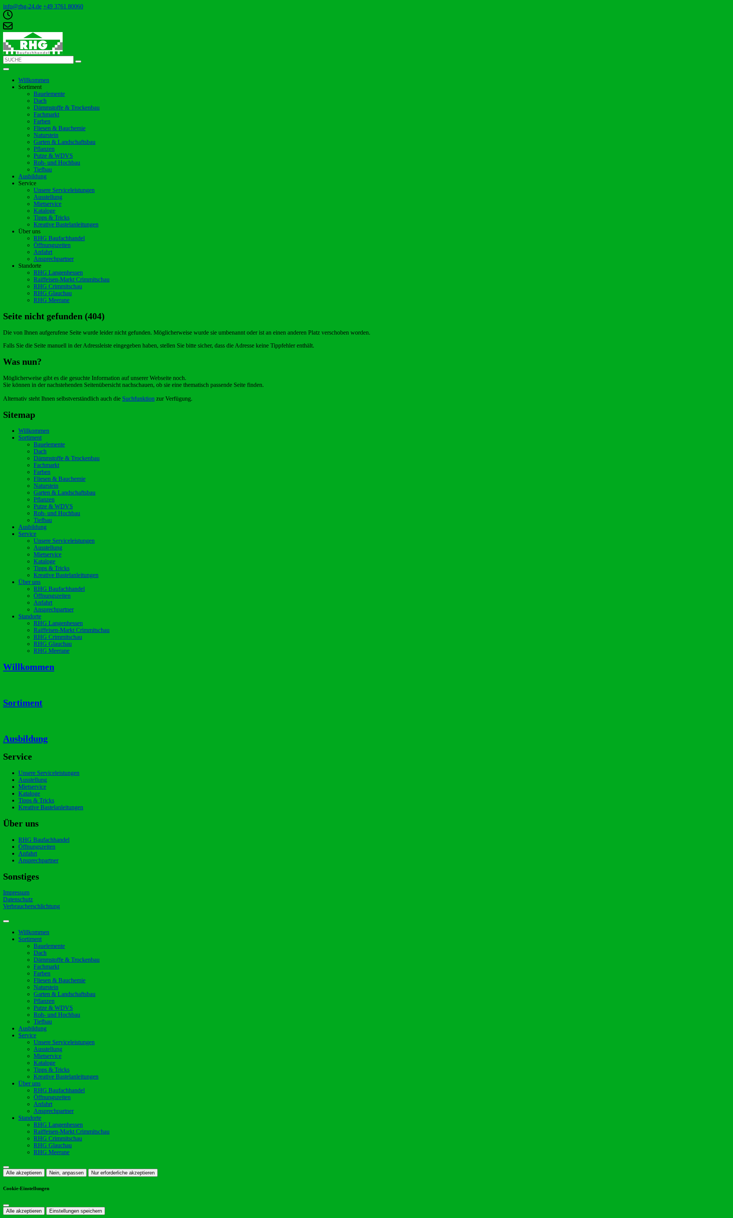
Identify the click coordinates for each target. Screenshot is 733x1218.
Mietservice (47, 204)
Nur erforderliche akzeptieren (123, 1173)
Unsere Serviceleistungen (64, 190)
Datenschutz (18, 899)
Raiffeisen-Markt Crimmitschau (72, 279)
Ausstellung (48, 197)
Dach (40, 100)
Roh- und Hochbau (57, 162)
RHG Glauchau (53, 293)
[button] (6, 69)
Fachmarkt (46, 114)
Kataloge (44, 210)
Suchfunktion (138, 398)
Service (27, 534)
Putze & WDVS (53, 155)
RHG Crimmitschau (58, 286)
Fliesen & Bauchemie (60, 128)
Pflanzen (44, 149)
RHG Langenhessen (58, 272)
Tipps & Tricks (51, 217)
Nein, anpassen (66, 1173)
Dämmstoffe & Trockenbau (67, 107)
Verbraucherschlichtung (31, 906)
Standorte (29, 616)
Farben (42, 121)
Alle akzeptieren (24, 1173)
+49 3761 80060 (63, 6)
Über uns (29, 582)
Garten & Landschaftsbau (64, 142)
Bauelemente (49, 94)
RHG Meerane (51, 300)
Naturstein (46, 135)
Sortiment (30, 437)
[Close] (6, 921)
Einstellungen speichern (75, 1211)
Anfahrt (43, 252)
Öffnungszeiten (52, 245)
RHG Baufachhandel (59, 238)
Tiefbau (43, 169)
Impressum (16, 892)
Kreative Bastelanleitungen (66, 224)
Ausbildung (32, 176)
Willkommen (33, 80)
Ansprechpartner (54, 259)
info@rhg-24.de (22, 6)
